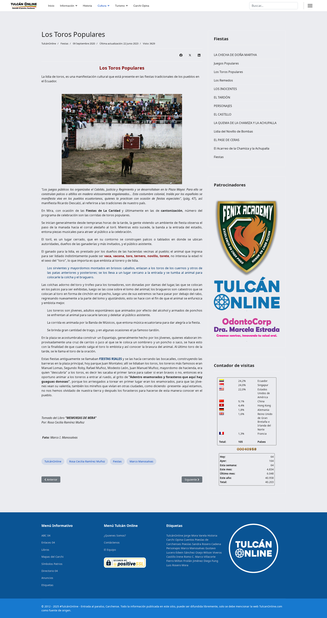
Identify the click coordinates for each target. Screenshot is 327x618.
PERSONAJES (223, 106)
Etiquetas (47, 585)
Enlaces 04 (48, 542)
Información (67, 5)
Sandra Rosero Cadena (206, 544)
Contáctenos (112, 542)
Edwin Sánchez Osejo (189, 552)
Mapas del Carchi (52, 556)
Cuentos (189, 539)
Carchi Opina (141, 5)
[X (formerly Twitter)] (190, 55)
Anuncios (47, 578)
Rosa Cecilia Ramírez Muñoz (87, 461)
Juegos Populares (226, 63)
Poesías (186, 544)
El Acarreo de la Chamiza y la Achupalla (241, 148)
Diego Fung (211, 561)
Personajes (173, 548)
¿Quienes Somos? (115, 535)
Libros (45, 549)
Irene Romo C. (185, 556)
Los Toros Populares (228, 72)
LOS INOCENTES (225, 89)
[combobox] (273, 5)
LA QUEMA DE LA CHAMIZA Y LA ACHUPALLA (245, 123)
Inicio (51, 5)
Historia (87, 5)
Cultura (102, 5)
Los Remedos (223, 80)
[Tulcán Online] (247, 293)
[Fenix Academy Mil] (247, 237)
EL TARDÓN (222, 97)
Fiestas (64, 43)
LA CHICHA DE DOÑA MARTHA (235, 55)
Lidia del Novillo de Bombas (233, 131)
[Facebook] (181, 55)
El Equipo (110, 549)
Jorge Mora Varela (195, 535)
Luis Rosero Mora (177, 565)
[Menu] (310, 5)
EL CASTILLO (222, 114)
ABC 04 (45, 535)
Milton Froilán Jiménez (188, 561)
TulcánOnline (52, 461)
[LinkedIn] (199, 55)
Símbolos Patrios (51, 564)
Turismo (120, 5)
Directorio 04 (49, 571)
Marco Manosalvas (141, 461)
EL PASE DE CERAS (226, 140)
